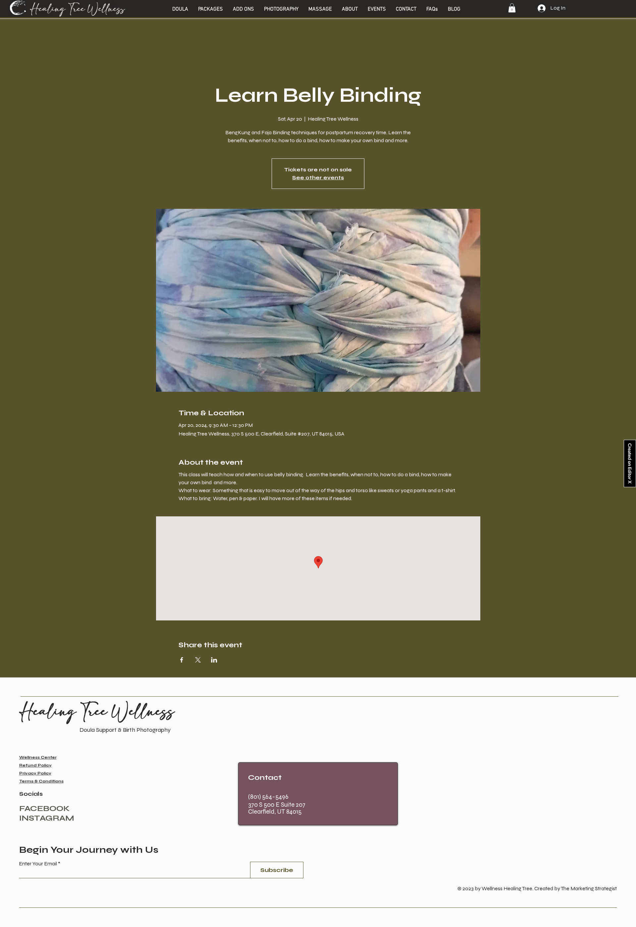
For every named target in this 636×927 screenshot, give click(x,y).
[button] (180, 9)
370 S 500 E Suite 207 (276, 804)
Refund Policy (35, 765)
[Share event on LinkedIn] (214, 660)
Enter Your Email (38, 863)
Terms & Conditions (41, 781)
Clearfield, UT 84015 (274, 811)
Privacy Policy (35, 773)
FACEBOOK (44, 808)
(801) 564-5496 (268, 796)
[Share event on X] (198, 660)
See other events (318, 177)
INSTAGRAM (46, 818)
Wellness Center (38, 757)
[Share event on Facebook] (182, 660)
